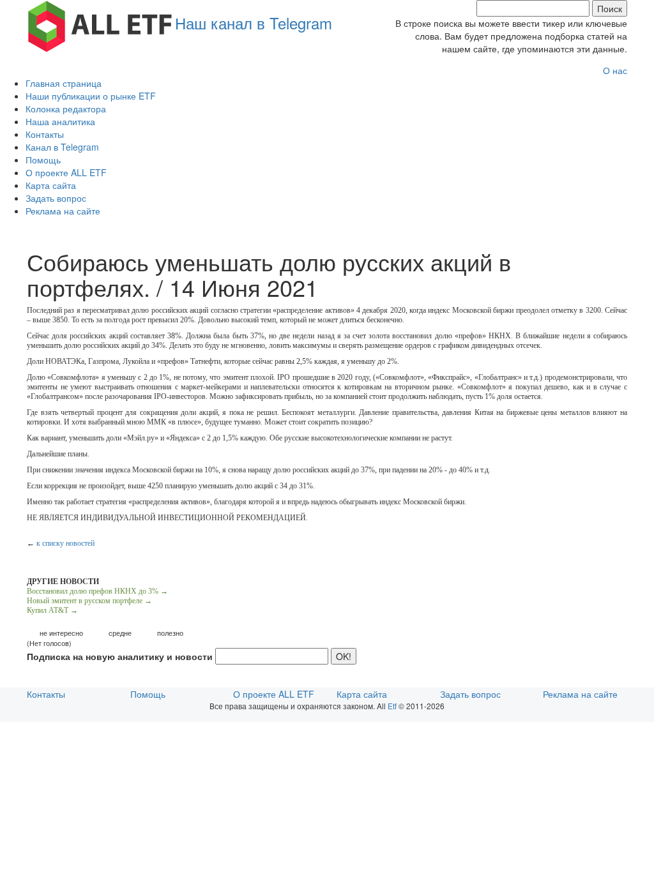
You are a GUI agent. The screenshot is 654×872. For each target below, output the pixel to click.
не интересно (61, 633)
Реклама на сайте (63, 210)
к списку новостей (65, 543)
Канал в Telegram (62, 146)
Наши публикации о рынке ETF (91, 95)
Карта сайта (51, 185)
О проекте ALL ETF (66, 172)
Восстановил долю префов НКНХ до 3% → (97, 591)
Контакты (45, 134)
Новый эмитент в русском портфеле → (89, 600)
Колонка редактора (66, 108)
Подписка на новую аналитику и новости (120, 656)
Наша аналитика (60, 121)
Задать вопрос (56, 198)
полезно (170, 633)
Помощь (43, 159)
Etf (392, 705)
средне (120, 633)
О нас (615, 70)
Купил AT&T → (52, 610)
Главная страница (64, 83)
